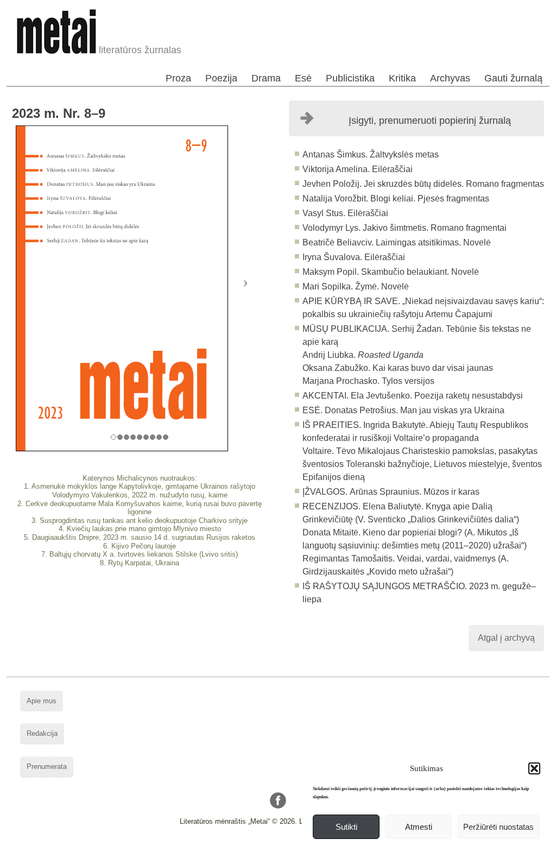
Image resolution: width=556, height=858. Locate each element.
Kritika (402, 78)
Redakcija (42, 733)
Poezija (221, 78)
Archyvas (450, 78)
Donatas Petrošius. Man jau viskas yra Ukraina (414, 410)
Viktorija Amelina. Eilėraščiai (357, 169)
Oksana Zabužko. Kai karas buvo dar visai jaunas (397, 368)
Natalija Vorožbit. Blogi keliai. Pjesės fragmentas (395, 198)
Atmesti (418, 826)
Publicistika (350, 78)
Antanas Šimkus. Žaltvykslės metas (370, 154)
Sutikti (346, 826)
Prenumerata (47, 766)
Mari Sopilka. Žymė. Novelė (355, 286)
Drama (266, 78)
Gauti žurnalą (513, 78)
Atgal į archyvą (506, 637)
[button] (534, 768)
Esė (303, 78)
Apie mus (41, 701)
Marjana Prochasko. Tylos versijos (368, 381)
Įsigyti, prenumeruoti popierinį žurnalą (430, 120)
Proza (178, 78)
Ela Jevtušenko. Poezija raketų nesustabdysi (437, 395)
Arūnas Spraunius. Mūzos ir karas (414, 491)
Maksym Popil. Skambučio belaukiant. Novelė (390, 271)
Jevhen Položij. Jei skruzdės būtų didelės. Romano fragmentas (423, 183)
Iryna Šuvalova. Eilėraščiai (353, 257)
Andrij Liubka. (363, 354)
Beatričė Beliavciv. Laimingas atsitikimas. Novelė (396, 242)
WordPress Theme (286, 850)
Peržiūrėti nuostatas (498, 826)
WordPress (236, 850)
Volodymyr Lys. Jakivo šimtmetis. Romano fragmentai (404, 227)
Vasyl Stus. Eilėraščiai (345, 213)
